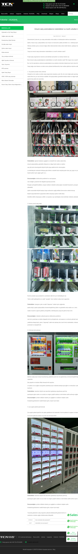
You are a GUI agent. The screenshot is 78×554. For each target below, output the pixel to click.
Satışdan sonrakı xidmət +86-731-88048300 (57, 5)
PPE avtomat (5, 68)
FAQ (38, 13)
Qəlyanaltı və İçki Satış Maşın (9, 32)
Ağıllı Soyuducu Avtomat (8, 60)
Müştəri (51, 13)
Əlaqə (57, 13)
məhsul (12, 13)
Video (62, 13)
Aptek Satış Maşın (6, 72)
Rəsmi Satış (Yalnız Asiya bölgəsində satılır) (12, 84)
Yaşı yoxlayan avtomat (7, 56)
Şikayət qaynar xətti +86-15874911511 (55, 7)
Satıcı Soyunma (6, 64)
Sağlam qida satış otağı (7, 36)
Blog (53, 549)
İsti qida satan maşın (7, 44)
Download (44, 13)
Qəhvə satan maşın (6, 48)
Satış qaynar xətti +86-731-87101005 (55, 4)
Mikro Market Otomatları (8, 80)
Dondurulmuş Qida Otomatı (8, 40)
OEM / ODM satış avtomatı (8, 76)
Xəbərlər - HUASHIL (29, 13)
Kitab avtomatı (5, 52)
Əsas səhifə (4, 13)
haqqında (18, 13)
